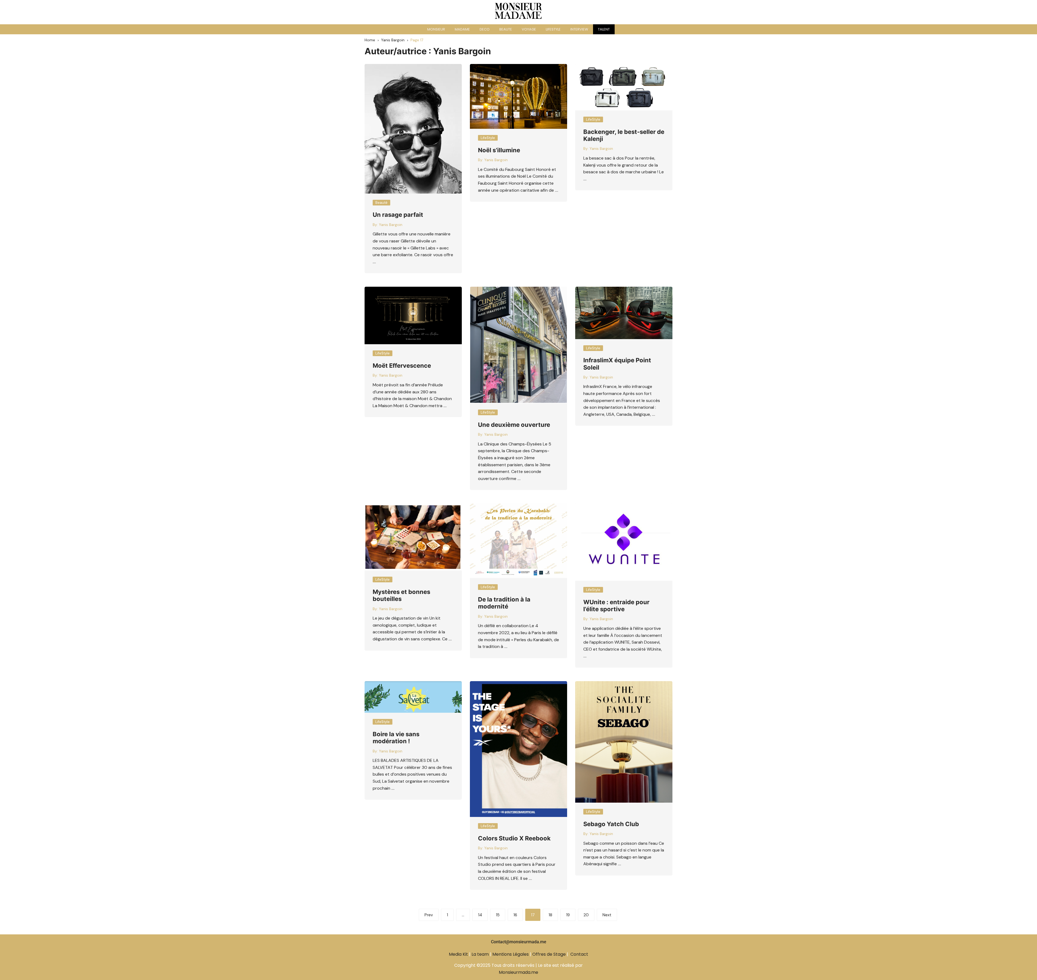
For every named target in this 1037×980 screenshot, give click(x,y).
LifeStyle (488, 138)
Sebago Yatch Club (611, 823)
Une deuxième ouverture (514, 424)
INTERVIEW (579, 29)
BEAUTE (505, 29)
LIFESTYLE (553, 29)
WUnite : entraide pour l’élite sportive (616, 606)
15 (498, 915)
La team (480, 954)
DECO (485, 29)
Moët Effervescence (402, 365)
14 (480, 915)
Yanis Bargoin (390, 224)
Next (606, 915)
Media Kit (458, 954)
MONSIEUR (436, 29)
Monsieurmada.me (518, 972)
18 (550, 915)
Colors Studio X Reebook (514, 838)
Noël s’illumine (499, 150)
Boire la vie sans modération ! (396, 738)
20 (586, 915)
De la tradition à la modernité (504, 603)
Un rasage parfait (398, 214)
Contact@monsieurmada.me (518, 941)
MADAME (462, 29)
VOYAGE (529, 29)
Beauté (381, 202)
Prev (429, 915)
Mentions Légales (510, 954)
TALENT (604, 29)
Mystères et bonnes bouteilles (401, 595)
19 (568, 915)
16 (515, 915)
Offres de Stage (549, 954)
